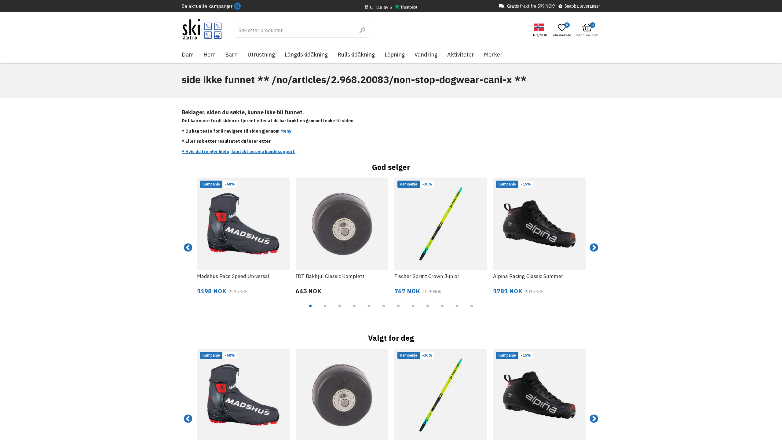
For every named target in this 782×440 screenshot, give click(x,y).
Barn (231, 54)
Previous (188, 248)
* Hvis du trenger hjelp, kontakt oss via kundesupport (238, 151)
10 (442, 310)
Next (594, 248)
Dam (188, 54)
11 (457, 310)
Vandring (426, 54)
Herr (209, 54)
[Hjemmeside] (202, 29)
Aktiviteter (460, 54)
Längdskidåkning (306, 54)
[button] (541, 30)
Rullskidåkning (356, 54)
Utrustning (261, 54)
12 (471, 310)
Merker (493, 54)
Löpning (395, 54)
